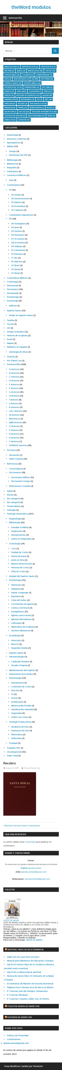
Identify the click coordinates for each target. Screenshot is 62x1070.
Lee (39, 99)
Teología (11, 510)
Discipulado (13, 293)
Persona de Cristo (20, 567)
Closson (27, 75)
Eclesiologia (13, 297)
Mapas (10, 343)
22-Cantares (17, 210)
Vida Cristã (12, 755)
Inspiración (11, 99)
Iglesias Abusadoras (21, 619)
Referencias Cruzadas (20, 486)
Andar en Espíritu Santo (21, 315)
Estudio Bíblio (32, 83)
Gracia (14, 698)
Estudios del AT (13, 87)
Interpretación (18, 534)
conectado (30, 841)
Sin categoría (13, 498)
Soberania (16, 738)
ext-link (47, 87)
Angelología (11, 67)
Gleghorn (35, 91)
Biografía (11, 167)
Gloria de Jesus (18, 556)
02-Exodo (16, 194)
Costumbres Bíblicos (17, 278)
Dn (34, 79)
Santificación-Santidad (22, 709)
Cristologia (12, 281)
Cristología (14, 543)
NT (10, 218)
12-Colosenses (18, 250)
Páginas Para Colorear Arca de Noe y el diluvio (30, 987)
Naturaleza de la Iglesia (23, 626)
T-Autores (14, 441)
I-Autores (13, 399)
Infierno (13, 305)
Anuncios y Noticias (17, 138)
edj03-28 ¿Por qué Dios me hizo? (23, 957)
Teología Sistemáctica (44, 112)
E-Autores (14, 384)
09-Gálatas (16, 246)
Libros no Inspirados (21, 538)
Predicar (9, 108)
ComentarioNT (44, 75)
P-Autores (14, 430)
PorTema (11, 450)
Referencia (12, 463)
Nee (48, 99)
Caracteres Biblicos (16, 175)
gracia (48, 91)
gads (21, 91)
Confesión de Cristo (21, 686)
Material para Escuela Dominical (25, 949)
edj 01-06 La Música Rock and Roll (24, 972)
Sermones (14, 455)
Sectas (24, 112)
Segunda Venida (19, 648)
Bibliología (12, 160)
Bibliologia (35, 71)
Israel (9, 339)
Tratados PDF (13, 748)
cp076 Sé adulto (11, 920)
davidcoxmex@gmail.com (33, 871)
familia (9, 91)
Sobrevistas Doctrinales (21, 674)
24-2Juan (15, 269)
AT (10, 189)
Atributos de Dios (20, 726)
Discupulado (21, 79)
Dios (7, 79)
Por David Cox (38, 103)
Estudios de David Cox (19, 1017)
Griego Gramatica (16, 331)
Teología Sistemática (17, 513)
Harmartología (16, 656)
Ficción (10, 324)
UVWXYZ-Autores (18, 445)
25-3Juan (15, 273)
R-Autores (14, 433)
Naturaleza (16, 734)
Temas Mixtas (14, 506)
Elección (15, 690)
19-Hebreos (16, 261)
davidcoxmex (31, 868)
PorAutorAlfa (13, 364)
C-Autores (14, 376)
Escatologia (12, 300)
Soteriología (15, 678)
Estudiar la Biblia (19, 527)
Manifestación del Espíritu (22, 670)
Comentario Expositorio (21, 214)
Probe (22, 108)
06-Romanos (17, 234)
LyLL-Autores (15, 411)
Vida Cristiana (36, 116)
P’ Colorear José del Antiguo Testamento (27, 991)
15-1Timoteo (17, 254)
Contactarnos (13, 1039)
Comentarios (13, 184)
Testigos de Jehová (14, 116)
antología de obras (18, 351)
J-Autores (13, 403)
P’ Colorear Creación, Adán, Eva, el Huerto (28, 998)
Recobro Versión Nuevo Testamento (22, 825)
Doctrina (47, 79)
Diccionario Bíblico (20, 477)
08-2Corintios (18, 242)
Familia (10, 320)
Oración (9, 103)
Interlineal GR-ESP (18, 155)
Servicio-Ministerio (20, 630)
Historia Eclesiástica (28, 95)
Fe (12, 694)
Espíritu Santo (12, 83)
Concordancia (16, 468)
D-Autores (14, 380)
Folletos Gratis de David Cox (23, 1006)
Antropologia (30, 67)
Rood (51, 108)
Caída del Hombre (20, 661)
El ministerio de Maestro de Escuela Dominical (30, 983)
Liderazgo (16, 623)
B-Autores (14, 373)
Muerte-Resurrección (21, 563)
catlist (50, 71)
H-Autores (14, 395)
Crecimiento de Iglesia (22, 604)
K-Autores (14, 407)
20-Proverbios (18, 206)
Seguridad (16, 713)
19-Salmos (16, 202)
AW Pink (9, 71)
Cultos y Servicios (20, 607)
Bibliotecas (12, 163)
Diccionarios (15, 472)
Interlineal (27, 99)
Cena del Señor (19, 600)
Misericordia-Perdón (21, 705)
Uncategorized (14, 751)
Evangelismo (31, 87)
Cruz (13, 548)
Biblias (10, 146)
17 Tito (14, 257)
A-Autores (14, 369)
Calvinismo (12, 171)
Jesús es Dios (17, 560)
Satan (10, 491)
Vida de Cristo (18, 571)
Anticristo (16, 640)
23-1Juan (15, 265)
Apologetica (48, 67)
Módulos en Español (17, 347)
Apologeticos (13, 142)
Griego (9, 95)
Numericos (14, 418)
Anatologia (12, 134)
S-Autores (14, 437)
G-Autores (14, 392)
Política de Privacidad (17, 1035)
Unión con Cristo (19, 717)
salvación (10, 112)
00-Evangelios (18, 223)
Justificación (17, 701)
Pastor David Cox (32, 768)
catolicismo (12, 75)
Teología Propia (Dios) (20, 721)
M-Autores (14, 414)
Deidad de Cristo (19, 552)
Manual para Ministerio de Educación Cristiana (30, 960)
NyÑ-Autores (15, 422)
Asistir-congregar (20, 592)
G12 (8, 328)
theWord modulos (31, 7)
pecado (22, 103)
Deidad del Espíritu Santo (22, 576)
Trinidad (13, 743)
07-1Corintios (18, 238)
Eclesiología (15, 580)
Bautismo (16, 596)
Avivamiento (17, 682)
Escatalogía (14, 635)
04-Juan (15, 227)
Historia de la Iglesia (17, 335)
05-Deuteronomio (20, 198)
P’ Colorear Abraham (17, 994)
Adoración (16, 584)
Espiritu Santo (14, 310)
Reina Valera (37, 108)
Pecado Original (19, 665)
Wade (51, 116)
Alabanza (15, 588)
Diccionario (12, 289)
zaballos (10, 120)
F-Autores (14, 388)
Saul (11, 180)
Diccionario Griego (20, 481)
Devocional (12, 285)
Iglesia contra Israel (21, 615)
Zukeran (24, 120)
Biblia (21, 71)
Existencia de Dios (20, 730)
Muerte (14, 644)
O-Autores (14, 426)
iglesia (47, 95)
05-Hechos (16, 231)
